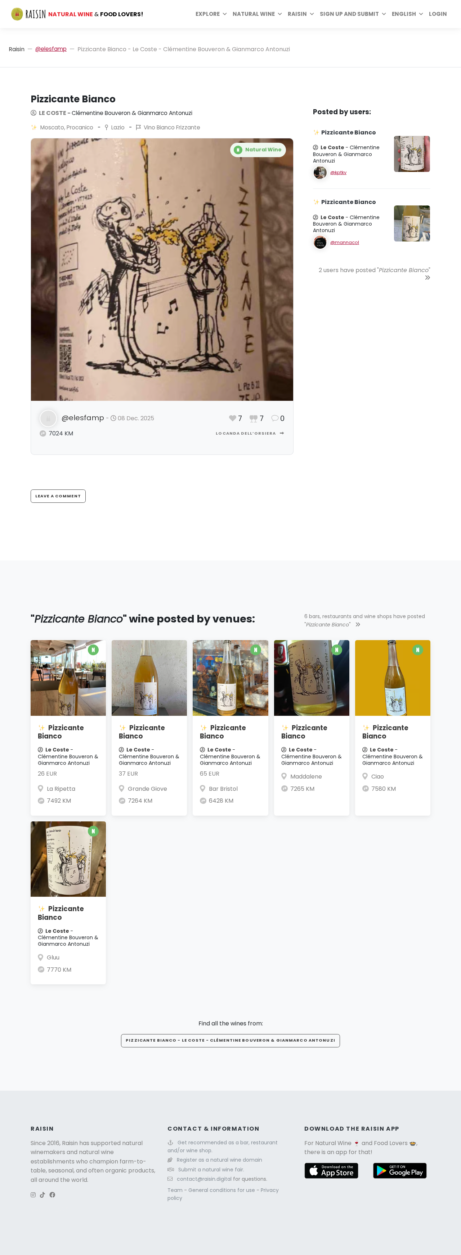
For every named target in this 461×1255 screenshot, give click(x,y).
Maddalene (306, 776)
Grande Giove (147, 789)
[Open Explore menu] (225, 14)
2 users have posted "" (374, 270)
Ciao (377, 776)
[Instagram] (33, 1195)
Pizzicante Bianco (61, 732)
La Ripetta (61, 789)
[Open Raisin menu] (312, 14)
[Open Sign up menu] (384, 14)
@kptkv (338, 172)
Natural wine (254, 14)
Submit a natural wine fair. (211, 1169)
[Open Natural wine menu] (280, 14)
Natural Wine (333, 1143)
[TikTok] (42, 1195)
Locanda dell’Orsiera (246, 433)
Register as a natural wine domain (219, 1159)
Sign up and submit (349, 14)
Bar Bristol (223, 789)
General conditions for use (222, 1190)
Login (438, 14)
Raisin (16, 49)
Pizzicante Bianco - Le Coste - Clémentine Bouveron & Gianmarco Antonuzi (230, 1040)
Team (175, 1190)
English (404, 14)
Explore (208, 14)
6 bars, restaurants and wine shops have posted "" (364, 620)
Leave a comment (58, 496)
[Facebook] (52, 1195)
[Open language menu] (421, 14)
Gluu (53, 957)
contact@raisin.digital (204, 1179)
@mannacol (344, 242)
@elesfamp (51, 49)
